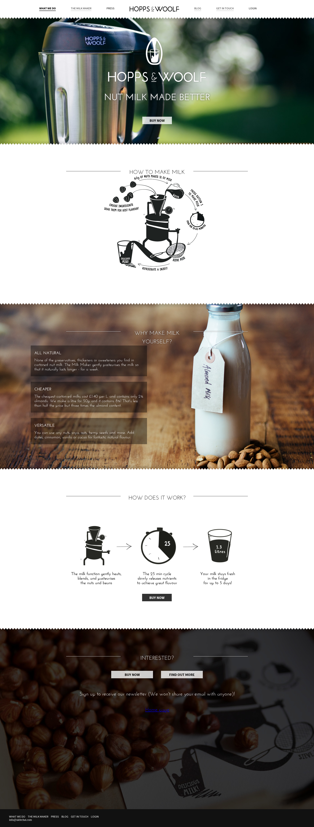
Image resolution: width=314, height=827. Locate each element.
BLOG (197, 8)
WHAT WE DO (47, 8)
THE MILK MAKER (81, 8)
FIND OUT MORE (182, 674)
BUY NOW (157, 120)
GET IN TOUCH (225, 8)
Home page (157, 708)
